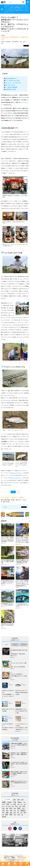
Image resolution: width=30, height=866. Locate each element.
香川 (15, 814)
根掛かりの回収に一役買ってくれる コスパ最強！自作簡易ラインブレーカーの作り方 (19, 773)
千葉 (14, 802)
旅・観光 (21, 497)
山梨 (6, 806)
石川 (18, 810)
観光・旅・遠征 (6, 501)
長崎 (25, 812)
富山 (22, 804)
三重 (14, 799)
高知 (19, 814)
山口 (25, 804)
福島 (11, 812)
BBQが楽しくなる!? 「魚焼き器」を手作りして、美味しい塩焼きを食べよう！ (19, 754)
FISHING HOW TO (14, 37)
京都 (18, 799)
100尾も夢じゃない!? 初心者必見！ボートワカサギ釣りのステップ (7, 625)
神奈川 (23, 810)
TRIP (3, 39)
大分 (3, 804)
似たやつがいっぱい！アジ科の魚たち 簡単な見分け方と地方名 (21, 692)
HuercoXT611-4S (15, 478)
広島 (23, 806)
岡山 (13, 806)
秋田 (15, 812)
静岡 (10, 814)
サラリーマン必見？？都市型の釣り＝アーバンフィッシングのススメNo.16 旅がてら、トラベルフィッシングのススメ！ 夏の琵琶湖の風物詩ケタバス (22, 583)
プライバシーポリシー (22, 857)
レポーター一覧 (20, 856)
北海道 (9, 802)
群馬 (18, 812)
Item (21, 41)
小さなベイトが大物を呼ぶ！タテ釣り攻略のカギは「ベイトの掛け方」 (18, 675)
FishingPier (8, 41)
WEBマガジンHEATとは (9, 856)
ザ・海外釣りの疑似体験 (11, 87)
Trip (2, 43)
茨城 (21, 812)
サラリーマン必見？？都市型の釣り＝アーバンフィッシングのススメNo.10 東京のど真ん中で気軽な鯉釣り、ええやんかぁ (7, 539)
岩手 (16, 806)
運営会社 (13, 857)
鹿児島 (4, 816)
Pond (24, 41)
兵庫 (3, 802)
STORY (17, 6)
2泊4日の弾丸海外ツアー (11, 78)
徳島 (3, 808)
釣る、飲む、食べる (10, 85)
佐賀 (22, 799)
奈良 (11, 804)
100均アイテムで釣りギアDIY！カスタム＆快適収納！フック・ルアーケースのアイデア (8, 694)
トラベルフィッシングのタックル (13, 83)
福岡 (7, 812)
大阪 (7, 804)
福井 (3, 812)
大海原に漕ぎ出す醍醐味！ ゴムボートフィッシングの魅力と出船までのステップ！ (19, 745)
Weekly (15, 644)
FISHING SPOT (24, 37)
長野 (3, 814)
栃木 (23, 808)
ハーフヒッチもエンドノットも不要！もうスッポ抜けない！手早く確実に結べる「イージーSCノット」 (21, 727)
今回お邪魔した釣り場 (10, 89)
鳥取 (22, 814)
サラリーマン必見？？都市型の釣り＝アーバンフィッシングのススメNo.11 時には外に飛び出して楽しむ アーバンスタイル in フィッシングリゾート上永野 (22, 540)
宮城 (14, 804)
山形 (3, 806)
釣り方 (7, 497)
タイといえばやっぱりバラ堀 (12, 80)
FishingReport (15, 41)
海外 (7, 810)
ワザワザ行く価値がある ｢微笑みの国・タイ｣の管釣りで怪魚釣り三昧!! (7, 561)
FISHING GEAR (24, 6)
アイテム (24, 499)
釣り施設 (12, 499)
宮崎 (18, 804)
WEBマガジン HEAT (9, 6)
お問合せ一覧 (6, 857)
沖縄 (3, 810)
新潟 (15, 808)
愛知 (10, 808)
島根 (20, 806)
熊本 (15, 810)
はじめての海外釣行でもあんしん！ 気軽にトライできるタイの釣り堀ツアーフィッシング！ (7, 582)
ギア (3, 497)
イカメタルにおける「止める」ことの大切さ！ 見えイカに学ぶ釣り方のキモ (19, 764)
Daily (6, 644)
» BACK (5, 507)
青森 (6, 814)
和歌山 (20, 802)
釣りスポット (14, 497)
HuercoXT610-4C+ (17, 473)
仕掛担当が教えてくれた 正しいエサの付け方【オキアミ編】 (21, 711)
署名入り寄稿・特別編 (5, 499)
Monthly (24, 644)
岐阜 (9, 806)
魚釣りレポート (19, 499)
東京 (18, 808)
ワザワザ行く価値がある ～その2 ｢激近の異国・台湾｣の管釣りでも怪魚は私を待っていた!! (22, 561)
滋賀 (11, 810)
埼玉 (24, 802)
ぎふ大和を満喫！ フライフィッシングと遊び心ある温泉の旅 (7, 604)
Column (3, 41)
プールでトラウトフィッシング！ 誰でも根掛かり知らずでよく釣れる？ (22, 605)
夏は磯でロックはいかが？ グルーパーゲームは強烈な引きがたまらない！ (19, 782)
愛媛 (7, 808)
